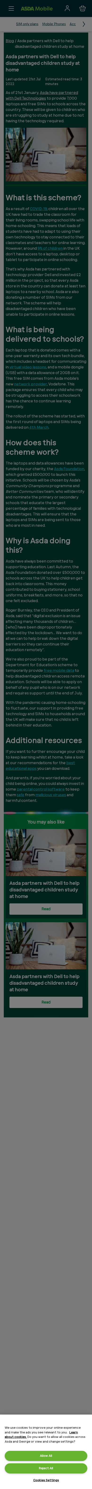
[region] (46, 1452)
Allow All (46, 1455)
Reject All (46, 1468)
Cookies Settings (46, 1480)
